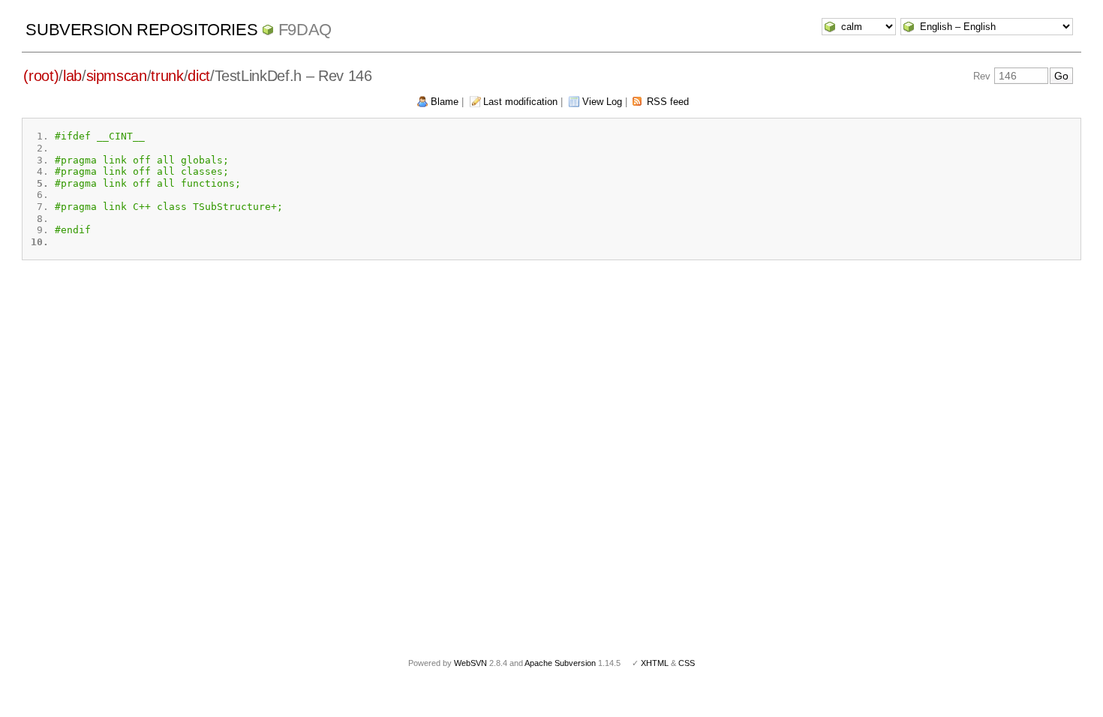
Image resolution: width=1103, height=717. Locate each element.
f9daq (305, 29)
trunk (167, 76)
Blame (444, 101)
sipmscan (116, 76)
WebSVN (470, 663)
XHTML (655, 663)
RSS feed (668, 101)
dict (199, 76)
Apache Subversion (560, 663)
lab (72, 76)
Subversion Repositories (141, 29)
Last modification (520, 101)
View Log (602, 101)
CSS (686, 663)
